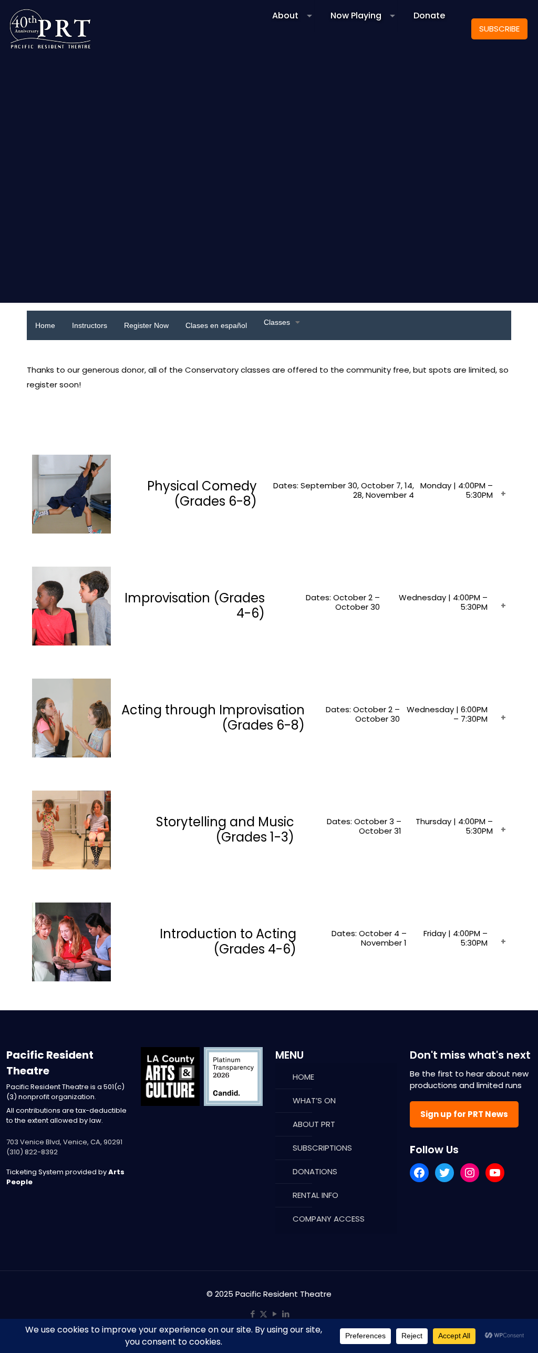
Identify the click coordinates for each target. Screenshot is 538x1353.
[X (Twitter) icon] (263, 1313)
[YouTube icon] (274, 1313)
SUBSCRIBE (499, 28)
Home (45, 325)
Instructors (89, 325)
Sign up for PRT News (464, 1114)
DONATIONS (315, 1171)
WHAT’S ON (314, 1100)
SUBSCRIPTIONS (322, 1147)
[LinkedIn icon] (285, 1313)
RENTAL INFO (315, 1195)
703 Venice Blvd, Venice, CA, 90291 (64, 1142)
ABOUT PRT (314, 1124)
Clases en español (216, 325)
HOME (303, 1076)
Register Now (146, 325)
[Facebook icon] (252, 1313)
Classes (277, 322)
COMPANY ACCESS (329, 1218)
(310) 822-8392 (32, 1152)
